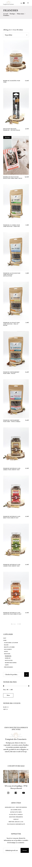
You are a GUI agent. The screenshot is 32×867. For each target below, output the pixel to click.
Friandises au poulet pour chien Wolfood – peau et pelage (11, 324)
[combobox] (16, 35)
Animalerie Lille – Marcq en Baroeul (16, 807)
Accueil (5, 13)
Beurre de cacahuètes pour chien (11, 81)
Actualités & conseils (16, 814)
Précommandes (8, 667)
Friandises (8, 656)
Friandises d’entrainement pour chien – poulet (11, 372)
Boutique (12, 13)
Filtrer (8, 695)
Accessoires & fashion (11, 642)
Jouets (6, 651)
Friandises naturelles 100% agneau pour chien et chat (11, 469)
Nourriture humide (10, 663)
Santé (7, 665)
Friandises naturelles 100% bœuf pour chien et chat (11, 517)
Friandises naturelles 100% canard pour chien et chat (11, 565)
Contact (16, 819)
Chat (4, 638)
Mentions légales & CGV (16, 822)
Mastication (9, 660)
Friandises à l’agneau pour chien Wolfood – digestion (11, 225)
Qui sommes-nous (16, 810)
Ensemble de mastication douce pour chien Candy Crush (12, 177)
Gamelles (8, 658)
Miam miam (20, 13)
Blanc (5, 707)
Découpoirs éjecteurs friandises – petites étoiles (11, 129)
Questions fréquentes (16, 817)
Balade (6, 645)
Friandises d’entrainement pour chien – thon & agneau (11, 420)
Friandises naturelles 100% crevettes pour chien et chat (12, 613)
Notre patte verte (16, 812)
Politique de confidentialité (16, 824)
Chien (4, 640)
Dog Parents (8, 649)
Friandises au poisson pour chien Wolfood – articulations (11, 274)
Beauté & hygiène (9, 647)
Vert (4, 709)
